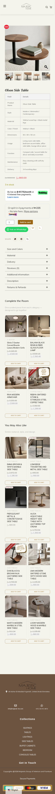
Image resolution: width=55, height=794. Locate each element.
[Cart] (51, 7)
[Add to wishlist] (32, 228)
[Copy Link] (27, 239)
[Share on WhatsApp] (15, 239)
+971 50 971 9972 (42, 709)
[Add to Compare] (40, 228)
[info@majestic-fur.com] (15, 705)
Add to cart (25, 222)
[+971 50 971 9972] (42, 705)
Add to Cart (16, 363)
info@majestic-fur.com (15, 709)
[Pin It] (21, 239)
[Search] (46, 7)
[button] (46, 49)
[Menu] (4, 6)
